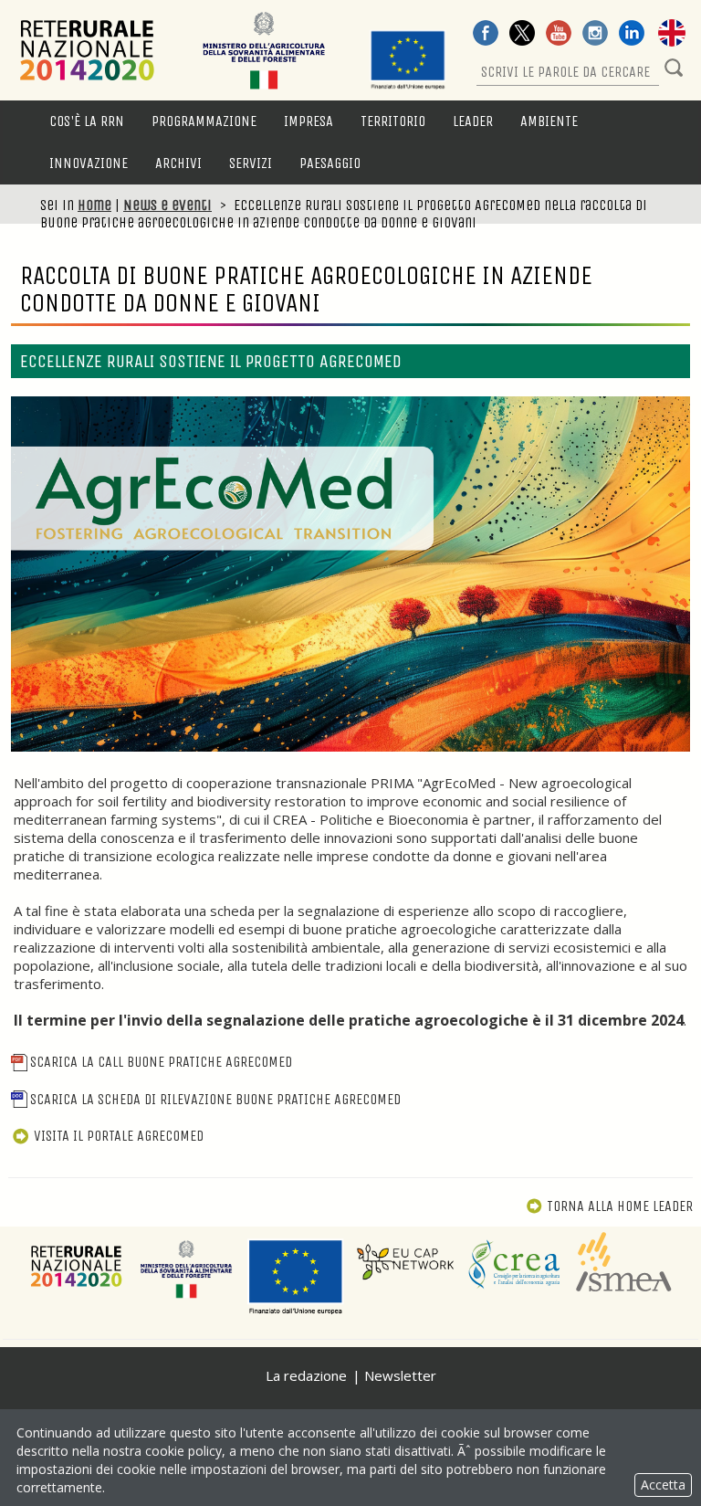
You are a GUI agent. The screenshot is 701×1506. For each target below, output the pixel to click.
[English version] (671, 34)
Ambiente (549, 121)
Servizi (250, 163)
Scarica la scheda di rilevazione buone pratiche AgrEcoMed (215, 1099)
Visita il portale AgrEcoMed (119, 1135)
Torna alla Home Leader (620, 1206)
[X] (522, 34)
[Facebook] (485, 34)
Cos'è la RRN (86, 121)
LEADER (473, 121)
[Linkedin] (631, 34)
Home (94, 205)
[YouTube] (558, 34)
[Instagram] (595, 34)
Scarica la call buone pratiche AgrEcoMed (161, 1061)
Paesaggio (330, 163)
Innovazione (88, 163)
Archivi (178, 163)
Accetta (663, 1484)
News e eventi (167, 205)
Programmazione (204, 121)
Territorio (393, 121)
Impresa (308, 121)
